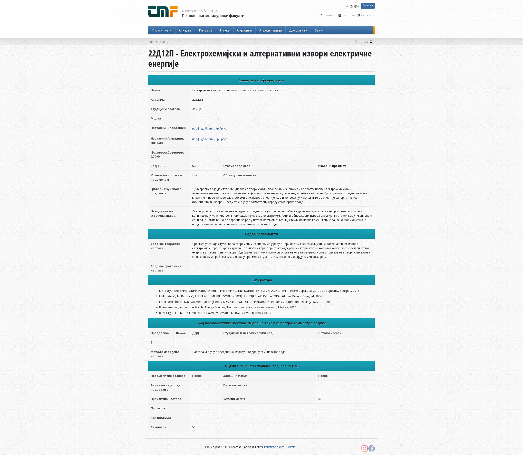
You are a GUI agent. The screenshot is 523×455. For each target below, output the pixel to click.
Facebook (371, 448)
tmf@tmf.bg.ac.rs (274, 447)
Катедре (205, 30)
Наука (225, 30)
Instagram (364, 448)
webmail (348, 15)
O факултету (162, 30)
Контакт (290, 447)
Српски (366, 5)
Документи (298, 30)
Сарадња (244, 30)
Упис (319, 30)
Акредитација (270, 30)
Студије (185, 30)
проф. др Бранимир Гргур (209, 128)
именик (330, 15)
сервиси (367, 15)
